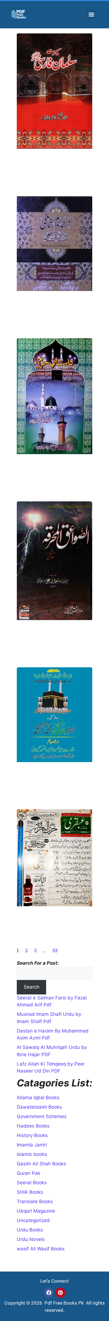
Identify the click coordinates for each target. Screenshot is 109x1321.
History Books (32, 1135)
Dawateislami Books (39, 1107)
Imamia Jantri (32, 1145)
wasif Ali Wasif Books (41, 1249)
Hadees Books (33, 1126)
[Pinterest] (60, 1293)
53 (55, 950)
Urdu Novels (31, 1239)
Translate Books (35, 1201)
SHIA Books (30, 1192)
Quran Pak (28, 1173)
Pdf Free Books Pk (63, 1303)
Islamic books (32, 1154)
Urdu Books (30, 1230)
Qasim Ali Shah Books (41, 1163)
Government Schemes (42, 1116)
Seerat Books (32, 1182)
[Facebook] (49, 1293)
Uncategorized (33, 1220)
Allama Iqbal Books (38, 1097)
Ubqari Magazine (36, 1211)
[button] (91, 14)
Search (31, 987)
